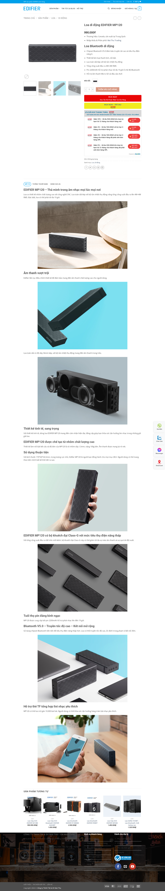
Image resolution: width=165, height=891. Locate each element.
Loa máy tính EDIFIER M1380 (32, 822)
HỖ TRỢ (80, 8)
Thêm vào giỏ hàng (107, 89)
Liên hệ (129, 1)
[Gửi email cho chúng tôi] (136, 1)
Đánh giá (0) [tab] (56, 184)
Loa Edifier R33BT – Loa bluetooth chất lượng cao (132, 823)
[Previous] (27, 50)
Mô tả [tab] (27, 184)
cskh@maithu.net (36, 864)
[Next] (77, 50)
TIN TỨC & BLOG (68, 8)
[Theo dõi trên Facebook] (134, 1)
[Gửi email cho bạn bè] (94, 167)
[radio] (95, 81)
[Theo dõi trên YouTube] (140, 1)
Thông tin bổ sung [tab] (40, 184)
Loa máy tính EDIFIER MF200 (112, 822)
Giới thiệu (107, 1)
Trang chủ (29, 18)
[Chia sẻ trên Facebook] (86, 167)
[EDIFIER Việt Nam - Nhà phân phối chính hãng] (35, 8)
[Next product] (135, 18)
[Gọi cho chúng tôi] (138, 1)
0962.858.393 (41, 855)
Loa (53, 18)
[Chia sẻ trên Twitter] (90, 167)
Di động (62, 18)
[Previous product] (139, 18)
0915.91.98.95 (41, 852)
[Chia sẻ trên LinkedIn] (102, 167)
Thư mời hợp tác (118, 1)
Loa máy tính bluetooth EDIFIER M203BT (52, 823)
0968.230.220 (37, 858)
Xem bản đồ (29, 849)
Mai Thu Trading (114, 40)
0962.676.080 (34, 861)
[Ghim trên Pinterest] (98, 167)
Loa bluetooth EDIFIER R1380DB (72, 822)
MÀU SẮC (87, 81)
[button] (109, 8)
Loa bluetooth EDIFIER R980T (92, 822)
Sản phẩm (53, 8)
